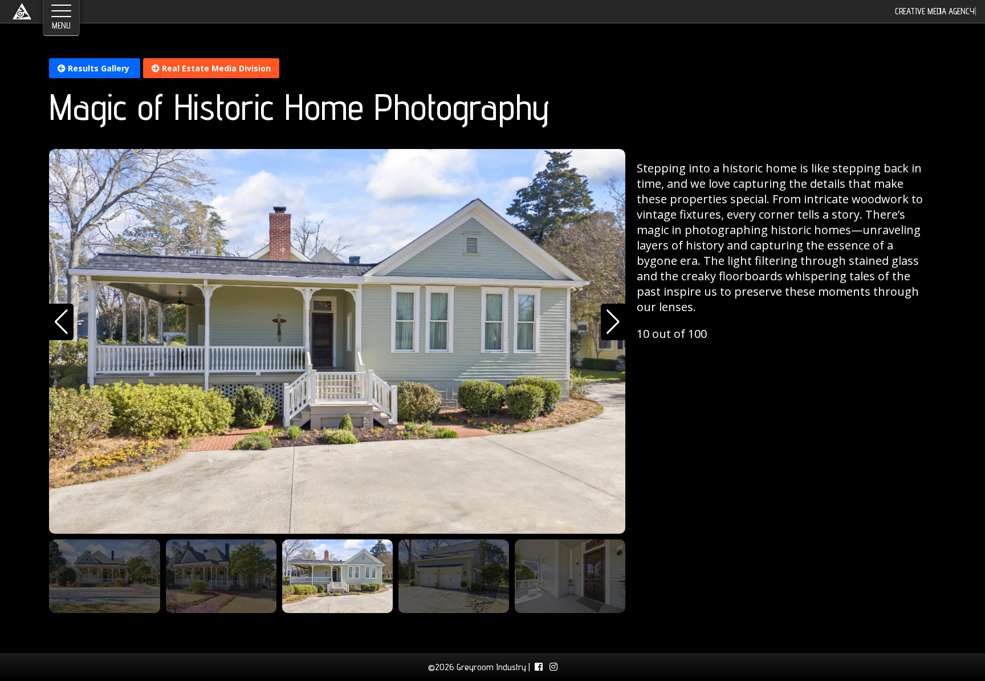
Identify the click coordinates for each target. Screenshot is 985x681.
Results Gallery (99, 68)
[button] (61, 322)
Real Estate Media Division (215, 68)
